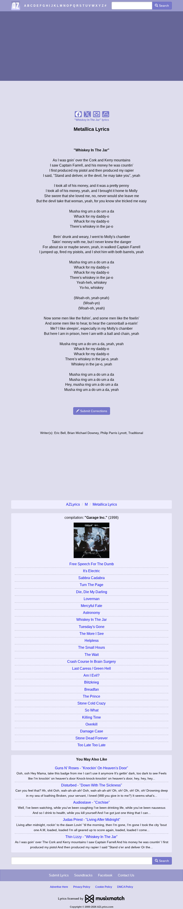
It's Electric (91, 571)
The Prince (91, 696)
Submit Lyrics (59, 875)
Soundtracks (83, 875)
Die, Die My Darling (91, 592)
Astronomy (91, 613)
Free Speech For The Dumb (91, 564)
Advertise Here (59, 886)
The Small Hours (91, 647)
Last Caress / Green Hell (91, 668)
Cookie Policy (103, 886)
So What (91, 710)
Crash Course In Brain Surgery (91, 661)
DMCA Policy (125, 886)
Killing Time (91, 717)
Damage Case (91, 731)
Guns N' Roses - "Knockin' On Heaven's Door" (91, 768)
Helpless (92, 640)
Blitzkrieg (91, 682)
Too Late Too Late (91, 745)
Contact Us (126, 875)
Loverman (92, 599)
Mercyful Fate (91, 606)
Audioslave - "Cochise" (91, 802)
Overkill (91, 724)
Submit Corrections (93, 411)
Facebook (105, 875)
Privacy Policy (81, 886)
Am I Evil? (91, 675)
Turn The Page (91, 585)
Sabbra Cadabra (91, 578)
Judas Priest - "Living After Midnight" (91, 819)
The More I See (91, 634)
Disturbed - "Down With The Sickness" (91, 785)
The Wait (92, 655)
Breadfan (91, 689)
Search (163, 5)
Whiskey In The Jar (91, 619)
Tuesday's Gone (91, 627)
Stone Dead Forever (91, 738)
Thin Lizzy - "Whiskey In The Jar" (91, 837)
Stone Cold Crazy (91, 703)
